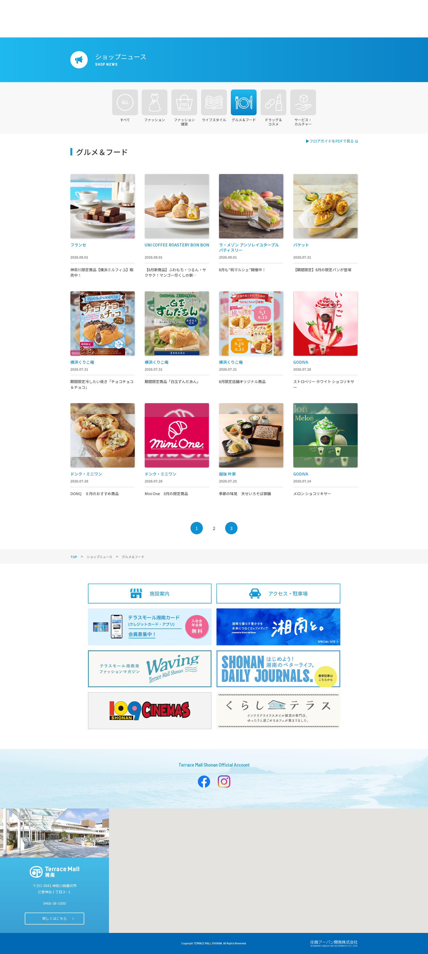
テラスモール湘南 (54, 872)
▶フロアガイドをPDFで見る (330, 141)
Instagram (224, 781)
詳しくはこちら (54, 918)
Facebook (204, 781)
